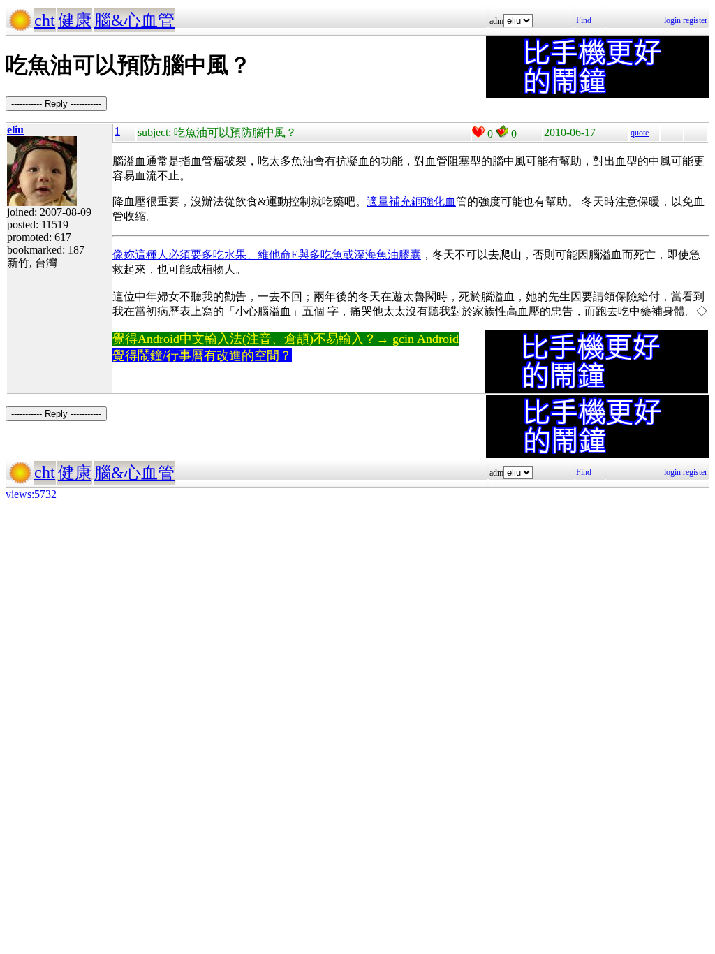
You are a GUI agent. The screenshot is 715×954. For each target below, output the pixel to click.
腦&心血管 (134, 20)
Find (583, 20)
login (672, 20)
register (695, 20)
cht (44, 20)
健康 (74, 20)
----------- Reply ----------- (56, 103)
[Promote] (478, 132)
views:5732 (31, 494)
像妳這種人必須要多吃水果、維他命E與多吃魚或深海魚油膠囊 (266, 254)
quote (640, 133)
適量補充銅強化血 (411, 201)
